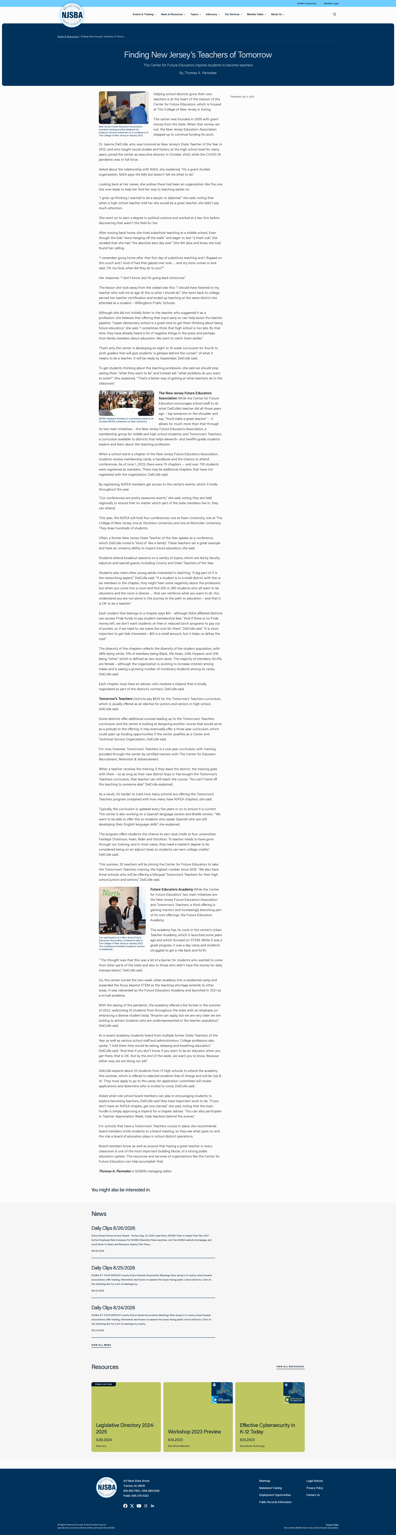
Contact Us (313, 1495)
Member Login (331, 3)
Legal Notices (314, 1481)
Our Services (232, 14)
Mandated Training (270, 1488)
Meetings (264, 1481)
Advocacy (211, 14)
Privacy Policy (314, 1488)
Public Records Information (275, 1502)
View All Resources (290, 1366)
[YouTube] (139, 1505)
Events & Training (143, 14)
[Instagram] (146, 1505)
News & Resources (172, 14)
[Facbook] (125, 1505)
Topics (194, 14)
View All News (101, 1345)
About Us (276, 14)
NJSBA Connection (306, 3)
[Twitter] (132, 1505)
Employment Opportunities (275, 1495)
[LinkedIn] (152, 1505)
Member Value (255, 14)
